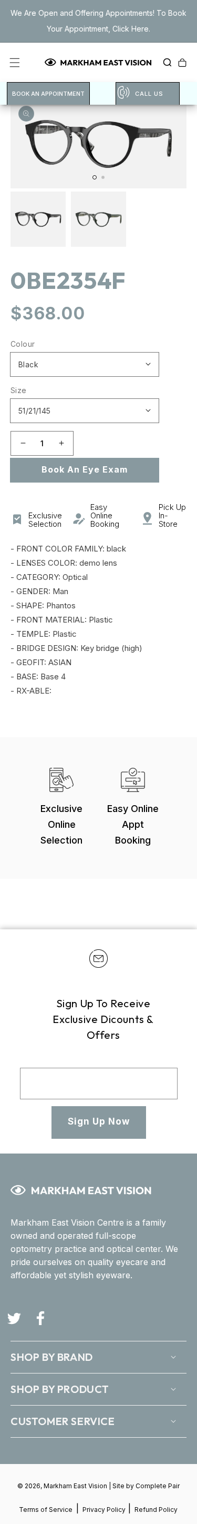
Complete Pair (158, 1486)
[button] (164, 62)
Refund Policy (156, 1509)
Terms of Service (45, 1509)
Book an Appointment (48, 93)
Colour (23, 343)
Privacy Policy (104, 1509)
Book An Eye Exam (85, 469)
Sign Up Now (99, 1121)
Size (19, 390)
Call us (149, 93)
